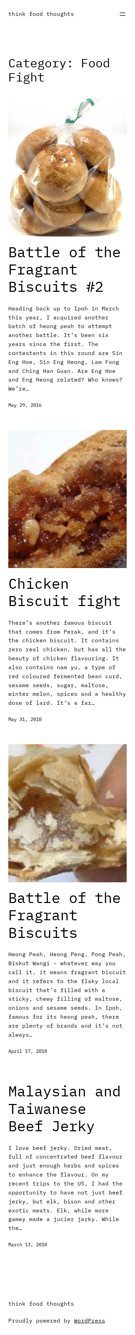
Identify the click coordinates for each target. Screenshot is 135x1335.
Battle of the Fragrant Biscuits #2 (64, 269)
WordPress (89, 1320)
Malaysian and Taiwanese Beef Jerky (64, 1109)
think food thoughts (41, 13)
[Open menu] (122, 14)
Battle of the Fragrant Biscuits (64, 915)
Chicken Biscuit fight (64, 592)
